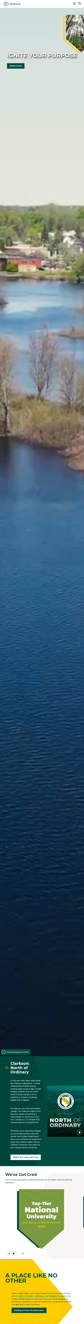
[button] (9, 1253)
